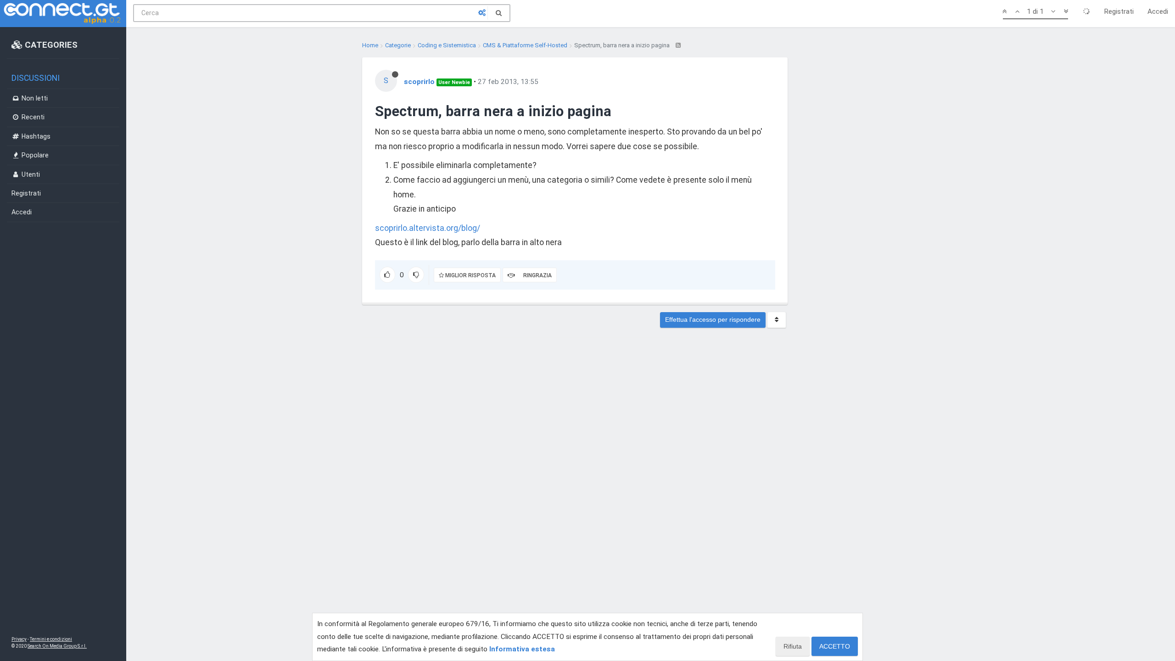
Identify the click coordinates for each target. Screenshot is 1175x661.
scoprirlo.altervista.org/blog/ (427, 228)
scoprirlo (419, 82)
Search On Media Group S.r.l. (57, 646)
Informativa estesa (522, 649)
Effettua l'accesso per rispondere (713, 319)
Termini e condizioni (51, 639)
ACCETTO (834, 646)
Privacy (19, 639)
